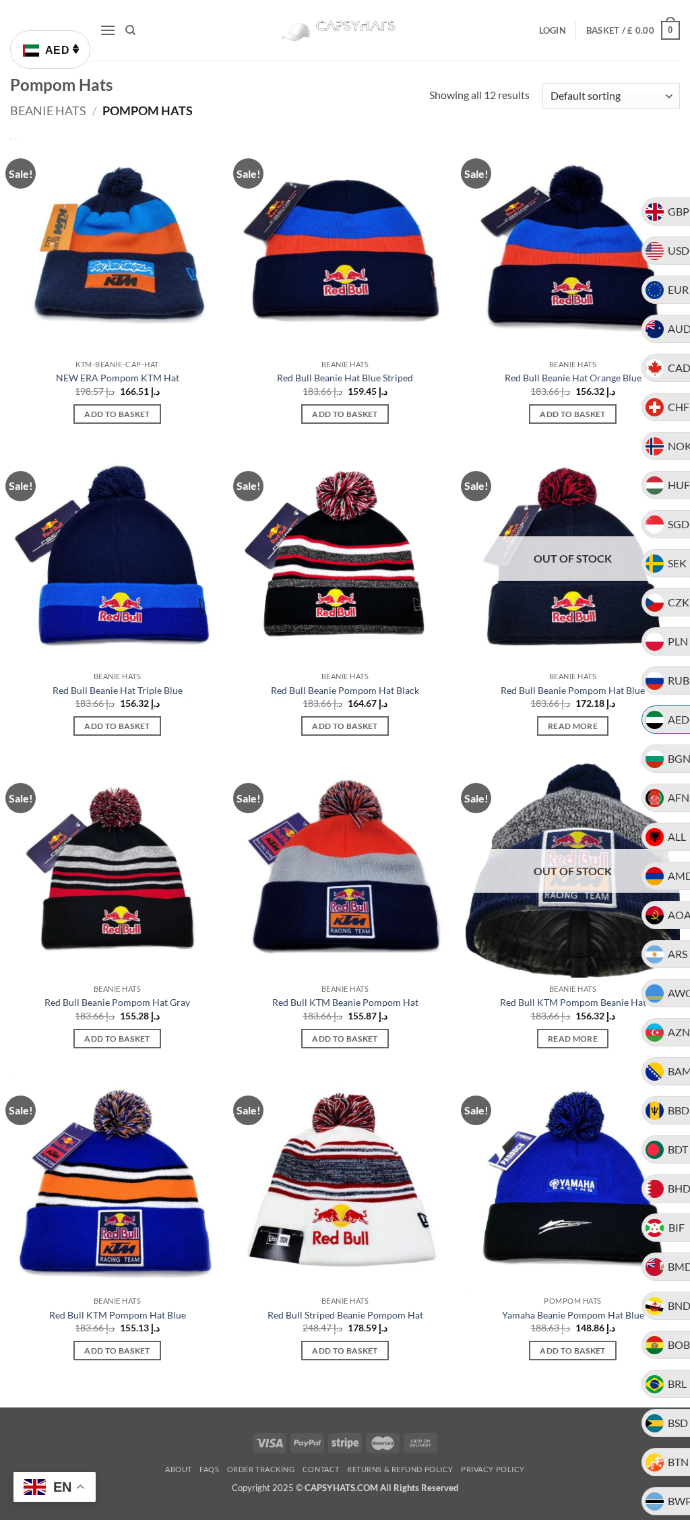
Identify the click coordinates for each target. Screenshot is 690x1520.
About (178, 1469)
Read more (573, 726)
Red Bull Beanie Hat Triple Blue (118, 690)
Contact (321, 1469)
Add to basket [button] (117, 414)
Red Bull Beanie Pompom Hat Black (345, 690)
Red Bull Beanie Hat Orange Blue (573, 377)
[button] (108, 29)
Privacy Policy (493, 1469)
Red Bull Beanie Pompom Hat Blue (573, 690)
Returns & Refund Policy (400, 1469)
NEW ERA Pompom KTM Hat (117, 377)
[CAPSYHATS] (345, 31)
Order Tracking (261, 1469)
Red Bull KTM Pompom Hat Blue (117, 1315)
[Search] (130, 30)
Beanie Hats (48, 110)
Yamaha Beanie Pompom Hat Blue (573, 1315)
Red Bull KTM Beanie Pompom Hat (345, 1002)
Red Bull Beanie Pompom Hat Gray (117, 1002)
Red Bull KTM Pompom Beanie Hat (573, 1002)
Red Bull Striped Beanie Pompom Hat (345, 1315)
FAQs (209, 1469)
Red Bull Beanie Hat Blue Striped (345, 377)
